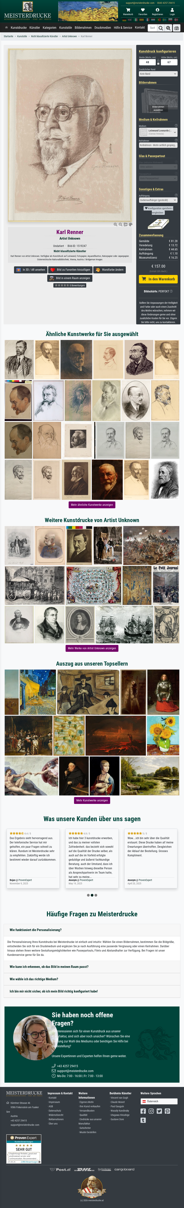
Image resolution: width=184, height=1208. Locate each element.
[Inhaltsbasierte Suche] (168, 28)
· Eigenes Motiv (86, 1102)
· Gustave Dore (117, 1119)
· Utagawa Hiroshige (120, 1115)
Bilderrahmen (83, 27)
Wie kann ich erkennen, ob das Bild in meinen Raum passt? (49, 967)
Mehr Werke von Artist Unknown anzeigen (92, 648)
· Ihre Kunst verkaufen (89, 1106)
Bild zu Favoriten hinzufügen (72, 269)
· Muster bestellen (87, 1132)
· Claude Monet (117, 1102)
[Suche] (161, 28)
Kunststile (65, 27)
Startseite (8, 36)
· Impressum (54, 1102)
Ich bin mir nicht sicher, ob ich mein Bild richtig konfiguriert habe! (54, 991)
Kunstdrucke (19, 27)
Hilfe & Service (123, 27)
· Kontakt (52, 1097)
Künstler (34, 27)
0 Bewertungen (77, 285)
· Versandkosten (87, 1110)
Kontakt (140, 27)
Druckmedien (103, 27)
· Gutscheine (85, 1128)
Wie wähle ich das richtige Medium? (34, 979)
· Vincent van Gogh (119, 1097)
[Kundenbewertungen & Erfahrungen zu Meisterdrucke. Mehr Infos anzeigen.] (23, 1149)
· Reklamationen (56, 1119)
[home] (6, 27)
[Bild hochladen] (176, 28)
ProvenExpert (27, 880)
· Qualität (83, 1115)
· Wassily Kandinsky (119, 1110)
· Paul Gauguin (117, 1106)
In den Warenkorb (160, 279)
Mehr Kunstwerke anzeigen (92, 800)
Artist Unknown (69, 36)
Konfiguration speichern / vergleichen (160, 210)
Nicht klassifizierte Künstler (44, 36)
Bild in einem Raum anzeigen (72, 278)
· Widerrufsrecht (55, 1115)
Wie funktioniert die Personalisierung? (36, 930)
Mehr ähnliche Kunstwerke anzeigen (92, 504)
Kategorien (49, 27)
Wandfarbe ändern (111, 269)
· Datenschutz (54, 1110)
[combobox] (158, 74)
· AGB (50, 1106)
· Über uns (53, 1123)
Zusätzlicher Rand (147, 69)
